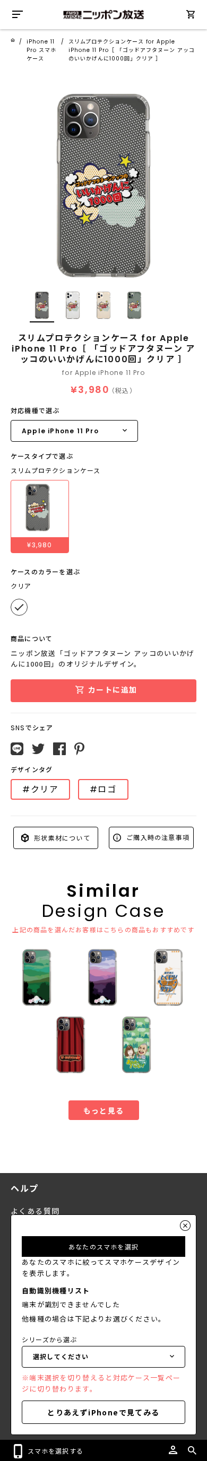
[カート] (190, 16)
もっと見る (103, 1110)
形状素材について (61, 837)
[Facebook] (59, 748)
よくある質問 (35, 1211)
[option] (103, 183)
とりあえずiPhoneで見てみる (103, 1412)
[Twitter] (38, 748)
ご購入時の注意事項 (156, 837)
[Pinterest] (79, 748)
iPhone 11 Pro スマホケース (41, 50)
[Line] (17, 748)
